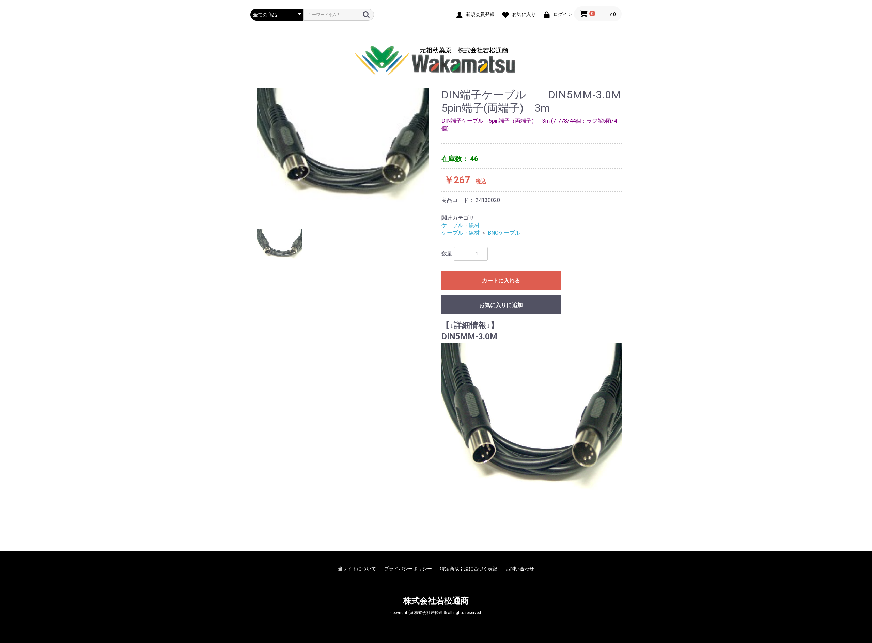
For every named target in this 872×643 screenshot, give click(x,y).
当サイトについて (357, 568)
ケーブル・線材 (460, 225)
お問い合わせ (519, 568)
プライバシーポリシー (408, 568)
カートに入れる (501, 280)
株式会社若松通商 (436, 601)
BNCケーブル (504, 233)
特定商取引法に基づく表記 (468, 568)
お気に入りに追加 (501, 305)
